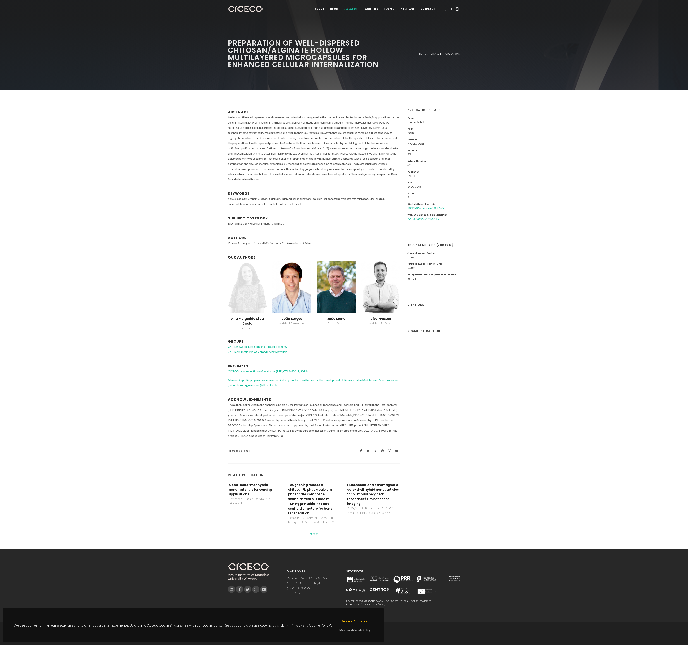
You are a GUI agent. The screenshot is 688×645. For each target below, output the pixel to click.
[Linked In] (231, 589)
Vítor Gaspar (380, 318)
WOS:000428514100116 (423, 218)
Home (422, 53)
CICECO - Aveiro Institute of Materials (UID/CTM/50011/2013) (268, 371)
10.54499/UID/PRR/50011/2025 (389, 601)
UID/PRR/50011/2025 (357, 601)
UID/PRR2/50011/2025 (419, 601)
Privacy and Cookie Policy (354, 630)
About (319, 9)
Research (351, 9)
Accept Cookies (354, 621)
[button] (311, 534)
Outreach (427, 9)
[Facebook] (239, 589)
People (389, 9)
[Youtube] (263, 589)
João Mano (336, 318)
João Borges (292, 318)
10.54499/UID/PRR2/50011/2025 (367, 604)
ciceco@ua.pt (295, 593)
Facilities (371, 9)
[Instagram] (255, 589)
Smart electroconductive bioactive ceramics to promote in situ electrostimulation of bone (372, 492)
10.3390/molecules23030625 (425, 208)
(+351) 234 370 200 (299, 588)
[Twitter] (247, 589)
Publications (452, 53)
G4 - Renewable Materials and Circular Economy (257, 346)
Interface (407, 9)
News (334, 9)
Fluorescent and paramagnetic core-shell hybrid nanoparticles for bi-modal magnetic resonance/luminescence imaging (314, 494)
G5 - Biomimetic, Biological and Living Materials (257, 351)
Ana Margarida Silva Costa (247, 320)
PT (450, 9)
